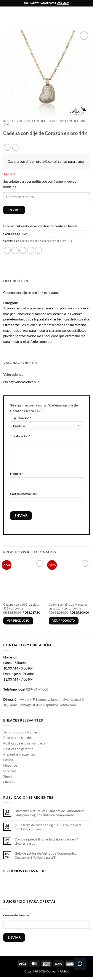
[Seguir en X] (27, 886)
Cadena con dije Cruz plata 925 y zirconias (21, 606)
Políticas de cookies (17, 737)
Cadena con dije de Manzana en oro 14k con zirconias (68, 606)
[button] (5, 14)
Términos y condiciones (20, 732)
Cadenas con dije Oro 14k (56, 240)
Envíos (8, 760)
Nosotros (10, 765)
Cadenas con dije (31, 121)
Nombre (16, 473)
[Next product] (7, 147)
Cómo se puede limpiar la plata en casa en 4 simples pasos (46, 841)
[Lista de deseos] (87, 14)
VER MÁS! (63, 3)
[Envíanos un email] (34, 886)
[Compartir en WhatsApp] (7, 250)
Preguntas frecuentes (19, 754)
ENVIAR (14, 210)
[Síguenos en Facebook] (6, 886)
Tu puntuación (20, 418)
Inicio (8, 121)
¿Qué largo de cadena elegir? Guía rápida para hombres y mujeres (48, 827)
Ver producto (18, 620)
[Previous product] (15, 147)
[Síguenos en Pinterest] (40, 886)
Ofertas (9, 782)
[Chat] (80, 963)
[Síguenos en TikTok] (20, 886)
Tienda (8, 776)
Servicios (9, 771)
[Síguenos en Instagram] (13, 886)
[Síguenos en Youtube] (47, 886)
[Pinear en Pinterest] (38, 250)
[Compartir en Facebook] (15, 250)
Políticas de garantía (18, 749)
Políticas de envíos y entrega (24, 743)
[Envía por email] (30, 250)
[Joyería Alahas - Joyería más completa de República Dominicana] (50, 14)
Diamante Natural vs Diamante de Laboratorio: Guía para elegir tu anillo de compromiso (49, 813)
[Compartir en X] (22, 250)
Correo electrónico (24, 494)
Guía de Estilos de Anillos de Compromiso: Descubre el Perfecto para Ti (45, 855)
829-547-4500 (37, 689)
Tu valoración (20, 436)
